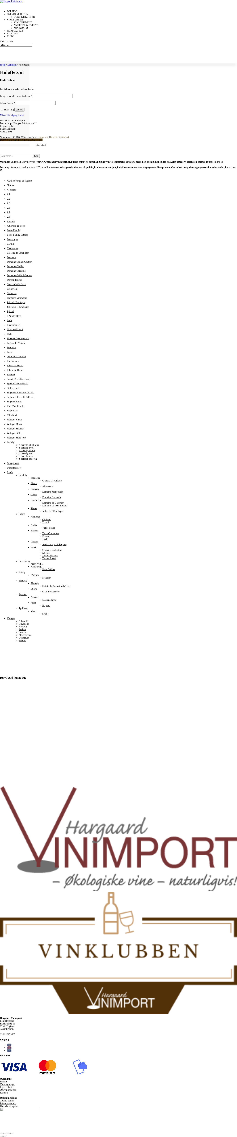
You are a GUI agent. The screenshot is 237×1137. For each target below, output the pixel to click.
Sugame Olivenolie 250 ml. (20, 392)
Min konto (21, 28)
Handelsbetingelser (9, 1106)
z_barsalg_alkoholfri (29, 445)
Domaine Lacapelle (51, 497)
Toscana (34, 541)
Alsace (34, 483)
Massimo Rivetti (15, 329)
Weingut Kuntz (14, 419)
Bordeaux (35, 478)
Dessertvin (24, 637)
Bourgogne (12, 239)
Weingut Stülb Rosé (16, 437)
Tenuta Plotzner (50, 555)
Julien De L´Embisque (18, 307)
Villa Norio (12, 415)
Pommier (11, 347)
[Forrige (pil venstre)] (1, 1136)
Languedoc (36, 500)
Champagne (12, 248)
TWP (45, 539)
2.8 (8, 217)
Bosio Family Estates (17, 235)
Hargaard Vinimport (59, 137)
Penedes (34, 597)
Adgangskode (7, 103)
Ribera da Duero (15, 365)
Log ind (19, 109)
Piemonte (35, 516)
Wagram (35, 575)
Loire (9, 320)
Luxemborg (24, 561)
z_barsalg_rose (26, 456)
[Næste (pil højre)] (4, 1136)
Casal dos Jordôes (51, 591)
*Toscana (11, 189)
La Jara (45, 553)
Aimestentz (47, 486)
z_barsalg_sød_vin (28, 459)
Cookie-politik (7, 1100)
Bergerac (35, 489)
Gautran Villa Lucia (16, 284)
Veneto (34, 547)
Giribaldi (46, 519)
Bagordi (46, 605)
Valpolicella (12, 410)
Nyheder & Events (26, 25)
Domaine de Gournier (53, 503)
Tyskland (23, 608)
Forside (3, 1081)
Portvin (22, 640)
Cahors (34, 494)
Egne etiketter (24, 17)
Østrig (22, 572)
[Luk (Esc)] (11, 1133)
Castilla (10, 244)
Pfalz (9, 334)
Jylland (10, 311)
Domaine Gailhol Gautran (19, 275)
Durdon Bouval (14, 280)
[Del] (8, 1133)
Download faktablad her (21, 140)
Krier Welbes (37, 564)
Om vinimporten (8, 1090)
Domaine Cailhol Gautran (19, 262)
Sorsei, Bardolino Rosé (18, 379)
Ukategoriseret (14, 468)
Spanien (23, 594)
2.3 (8, 203)
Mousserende (25, 635)
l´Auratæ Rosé (14, 316)
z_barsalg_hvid (26, 447)
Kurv (10, 36)
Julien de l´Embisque (52, 511)
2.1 (8, 194)
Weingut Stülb (14, 433)
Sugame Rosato (14, 401)
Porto (9, 352)
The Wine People (15, 406)
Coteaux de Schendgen (18, 253)
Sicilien (34, 530)
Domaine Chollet (15, 266)
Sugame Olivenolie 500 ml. (20, 397)
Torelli (45, 522)
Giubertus (11, 293)
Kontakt (4, 1092)
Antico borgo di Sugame (54, 544)
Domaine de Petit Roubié (54, 505)
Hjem (2, 64)
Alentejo (35, 583)
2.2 (8, 198)
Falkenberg (36, 566)
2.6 (8, 207)
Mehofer (46, 577)
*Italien (10, 185)
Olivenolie (24, 624)
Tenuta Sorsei (49, 558)
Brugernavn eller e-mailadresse (16, 96)
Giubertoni (12, 289)
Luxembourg (13, 325)
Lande (10, 472)
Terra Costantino (50, 533)
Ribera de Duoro (15, 370)
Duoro (34, 589)
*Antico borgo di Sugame (19, 180)
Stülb (45, 614)
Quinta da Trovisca (16, 356)
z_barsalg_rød (25, 453)
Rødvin (22, 629)
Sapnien (11, 374)
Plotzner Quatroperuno (18, 338)
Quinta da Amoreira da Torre (56, 586)
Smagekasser (13, 463)
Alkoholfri (24, 621)
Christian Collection (52, 550)
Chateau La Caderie (52, 480)
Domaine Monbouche (52, 491)
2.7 (8, 212)
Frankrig (23, 475)
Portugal (23, 580)
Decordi (46, 536)
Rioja (33, 602)
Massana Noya (49, 600)
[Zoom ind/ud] (1, 1133)
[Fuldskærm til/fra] (4, 1133)
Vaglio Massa (48, 528)
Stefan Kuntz (13, 388)
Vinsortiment (23, 22)
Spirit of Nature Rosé (17, 383)
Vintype (11, 618)
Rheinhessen (13, 361)
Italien (22, 514)
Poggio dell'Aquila (16, 343)
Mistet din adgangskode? (12, 115)
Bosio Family (13, 230)
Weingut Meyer (14, 424)
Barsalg (10, 442)
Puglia (34, 525)
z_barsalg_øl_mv (27, 450)
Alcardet (11, 221)
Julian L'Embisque (16, 302)
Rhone (34, 508)
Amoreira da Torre (16, 226)
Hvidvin (23, 626)
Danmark (11, 64)
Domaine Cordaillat (16, 271)
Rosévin (23, 632)
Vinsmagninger (7, 1084)
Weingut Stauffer (15, 428)
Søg (36, 156)
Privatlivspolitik (8, 1103)
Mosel (33, 611)
